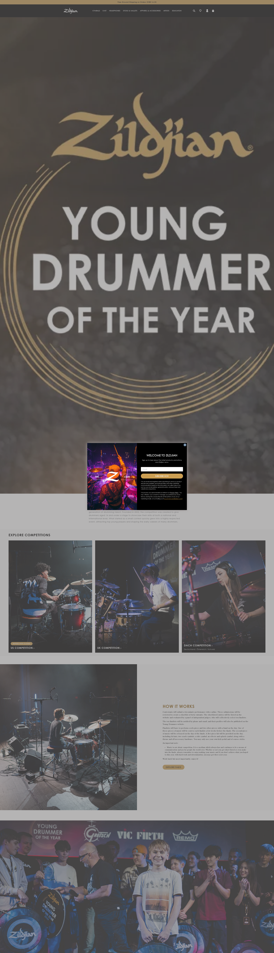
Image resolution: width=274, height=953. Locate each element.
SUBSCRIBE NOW (162, 476)
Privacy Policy (174, 493)
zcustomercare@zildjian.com (173, 499)
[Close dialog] (185, 445)
